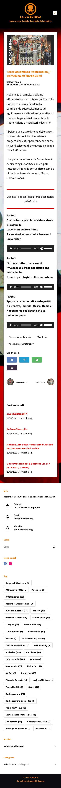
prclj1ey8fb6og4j (43, 680)
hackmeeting (42, 645)
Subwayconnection (39, 721)
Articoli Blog (15, 85)
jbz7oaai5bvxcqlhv (17, 429)
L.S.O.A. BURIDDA (30, 16)
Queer (33, 687)
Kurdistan (33, 652)
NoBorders (34, 666)
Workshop (43, 728)
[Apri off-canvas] (55, 13)
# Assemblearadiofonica (20, 337)
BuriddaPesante (16, 617)
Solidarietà (14, 721)
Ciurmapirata (14, 631)
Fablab (11, 638)
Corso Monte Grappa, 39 (27, 507)
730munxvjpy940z (16, 589)
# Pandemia (42, 337)
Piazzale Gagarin (16, 680)
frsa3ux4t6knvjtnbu (33, 638)
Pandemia (28, 673)
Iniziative (13, 652)
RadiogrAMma (32, 85)
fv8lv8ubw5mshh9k (17, 645)
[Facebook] (12, 360)
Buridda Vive (41, 617)
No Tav (11, 673)
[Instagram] (10, 563)
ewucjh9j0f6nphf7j (17, 413)
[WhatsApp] (37, 360)
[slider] (48, 248)
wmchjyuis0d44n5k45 (18, 728)
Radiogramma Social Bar (20, 700)
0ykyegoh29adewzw (17, 583)
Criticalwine (36, 631)
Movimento (14, 666)
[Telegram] (24, 360)
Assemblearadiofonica (19, 603)
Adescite (38, 589)
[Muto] (41, 248)
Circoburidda (32, 624)
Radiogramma (15, 693)
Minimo (35, 659)
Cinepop (12, 624)
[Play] (10, 248)
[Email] (12, 367)
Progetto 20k (14, 687)
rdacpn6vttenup (16, 707)
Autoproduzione (16, 610)
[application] (30, 248)
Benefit (39, 610)
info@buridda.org (23, 518)
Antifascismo (15, 596)
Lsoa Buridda (15, 659)
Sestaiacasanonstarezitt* (21, 714)
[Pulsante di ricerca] (54, 547)
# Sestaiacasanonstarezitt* (21, 343)
